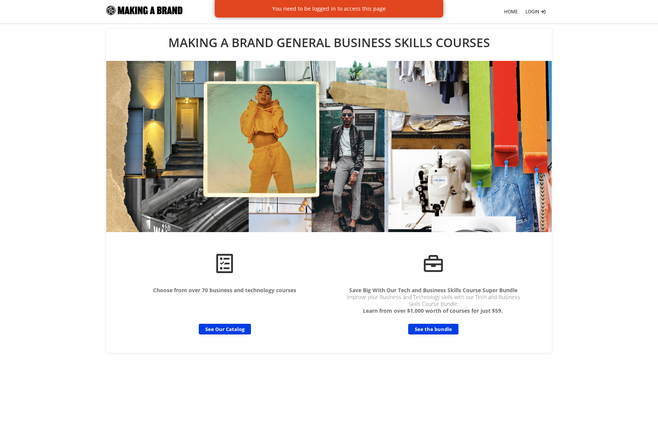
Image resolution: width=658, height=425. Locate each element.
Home (511, 11)
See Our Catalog (224, 329)
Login (532, 11)
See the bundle (433, 329)
